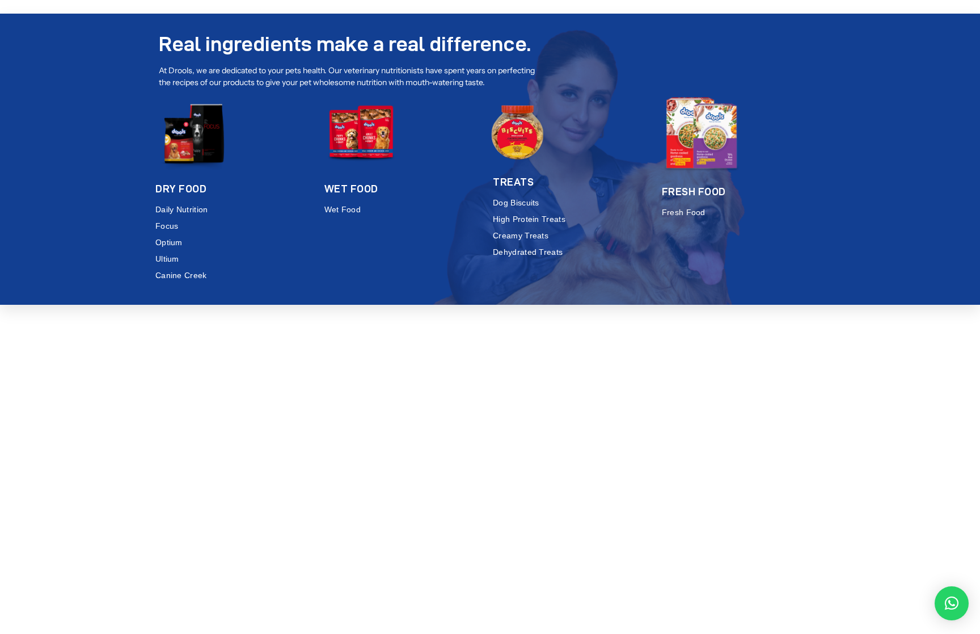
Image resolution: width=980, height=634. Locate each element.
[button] (952, 603)
